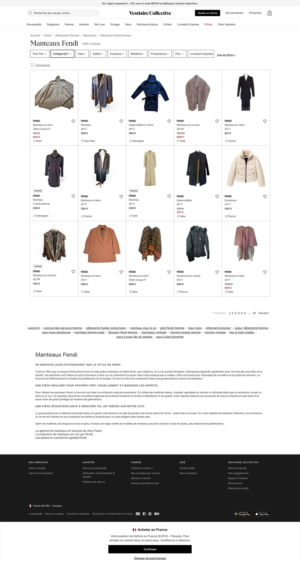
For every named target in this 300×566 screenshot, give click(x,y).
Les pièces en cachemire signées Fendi (60, 438)
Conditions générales (77, 513)
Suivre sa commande (94, 468)
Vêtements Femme (67, 35)
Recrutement (235, 483)
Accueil (35, 35)
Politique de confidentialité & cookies (112, 513)
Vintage (115, 24)
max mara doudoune (56, 332)
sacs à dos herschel (170, 337)
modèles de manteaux (135, 423)
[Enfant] (174, 24)
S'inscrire (255, 13)
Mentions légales (54, 513)
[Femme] (76, 24)
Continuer (150, 549)
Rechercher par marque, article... (53, 13)
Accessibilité (35, 513)
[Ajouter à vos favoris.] (73, 121)
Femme (69, 24)
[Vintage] (122, 24)
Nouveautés (34, 24)
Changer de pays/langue (150, 558)
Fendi (47, 35)
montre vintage (215, 332)
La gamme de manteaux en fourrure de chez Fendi (68, 431)
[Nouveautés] (44, 24)
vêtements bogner (218, 328)
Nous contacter (188, 473)
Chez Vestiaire (226, 24)
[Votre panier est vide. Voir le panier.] (269, 13)
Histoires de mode (238, 488)
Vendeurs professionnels (145, 483)
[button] (269, 13)
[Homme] (91, 24)
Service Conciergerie (41, 473)
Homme (84, 24)
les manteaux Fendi (62, 392)
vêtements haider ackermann (106, 328)
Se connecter (234, 13)
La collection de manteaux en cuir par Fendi (64, 434)
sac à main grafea (242, 332)
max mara (195, 328)
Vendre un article (207, 13)
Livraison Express (188, 24)
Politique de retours (93, 482)
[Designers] (62, 24)
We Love (99, 24)
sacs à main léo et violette (134, 337)
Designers (53, 24)
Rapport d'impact (238, 478)
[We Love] (107, 24)
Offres (208, 24)
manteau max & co (143, 328)
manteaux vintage (153, 332)
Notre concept (37, 468)
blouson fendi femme (123, 332)
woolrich (34, 328)
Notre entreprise (237, 468)
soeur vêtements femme (251, 328)
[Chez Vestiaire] (238, 24)
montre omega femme (185, 332)
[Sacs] (134, 24)
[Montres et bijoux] (161, 24)
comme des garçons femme (63, 328)
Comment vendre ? (142, 468)
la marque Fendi (66, 372)
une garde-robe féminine (104, 413)
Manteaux (89, 35)
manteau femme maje (89, 332)
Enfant (168, 24)
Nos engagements (238, 473)
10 (254, 313)
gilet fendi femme (172, 328)
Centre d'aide (187, 468)
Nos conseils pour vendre (145, 473)
